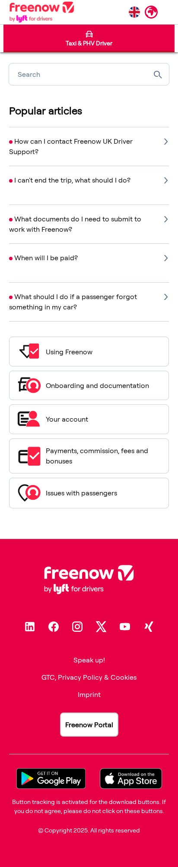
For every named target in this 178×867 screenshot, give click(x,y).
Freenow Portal (89, 724)
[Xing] (148, 626)
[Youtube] (124, 626)
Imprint (89, 694)
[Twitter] (101, 626)
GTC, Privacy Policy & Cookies (89, 677)
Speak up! (89, 660)
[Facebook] (53, 626)
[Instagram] (77, 626)
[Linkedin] (29, 626)
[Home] (41, 12)
